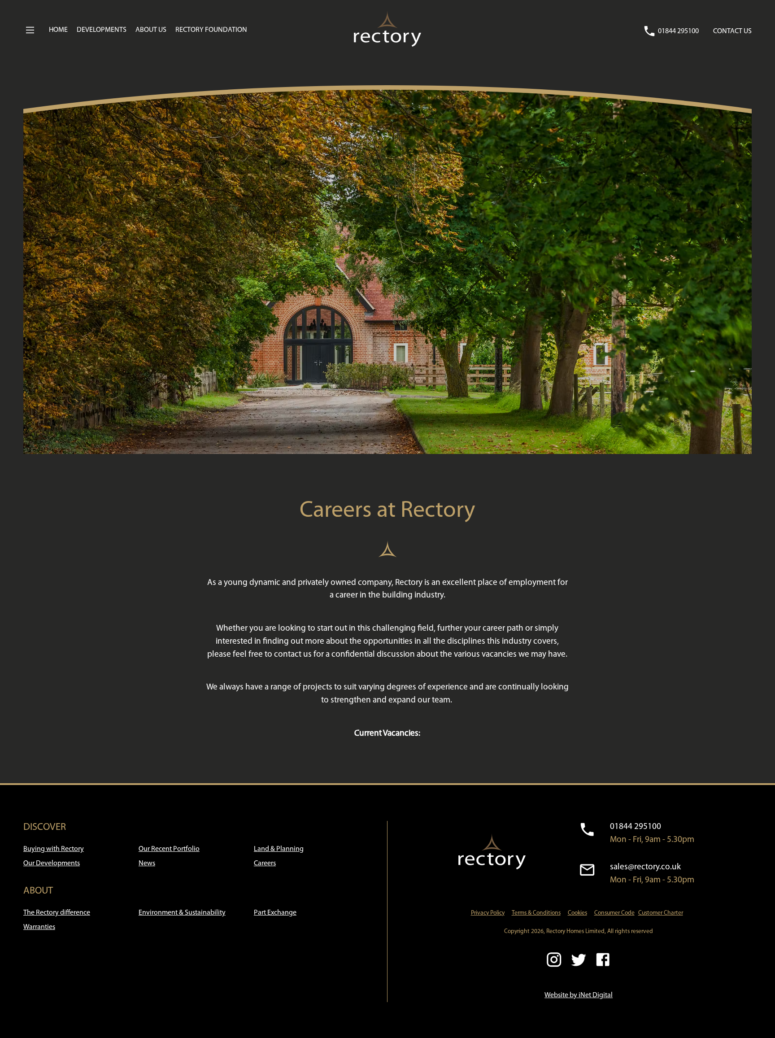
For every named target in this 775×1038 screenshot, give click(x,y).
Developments (101, 30)
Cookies (577, 913)
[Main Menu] (30, 30)
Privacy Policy (488, 913)
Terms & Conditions (536, 913)
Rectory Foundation (211, 30)
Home (58, 30)
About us (150, 30)
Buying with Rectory (53, 849)
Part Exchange (275, 912)
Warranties (39, 927)
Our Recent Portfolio (169, 849)
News (147, 863)
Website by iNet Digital (578, 995)
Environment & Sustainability (182, 912)
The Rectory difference (56, 912)
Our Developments (51, 863)
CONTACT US (732, 31)
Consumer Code (614, 913)
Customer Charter (660, 913)
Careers (265, 863)
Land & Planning (279, 849)
